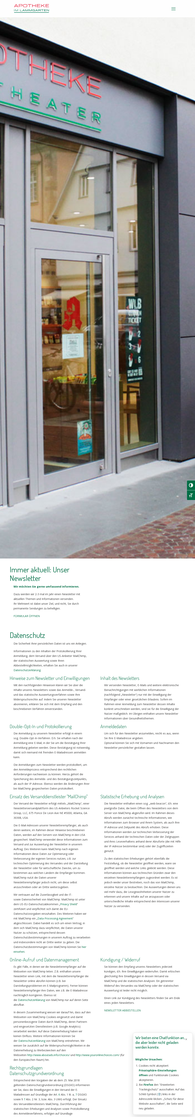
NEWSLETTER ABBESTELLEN (122, 1010)
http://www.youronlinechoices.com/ (97, 1055)
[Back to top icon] (177, 1109)
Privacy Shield (68, 904)
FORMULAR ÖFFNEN (27, 616)
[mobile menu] (173, 8)
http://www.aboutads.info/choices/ (48, 1055)
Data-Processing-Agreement (55, 918)
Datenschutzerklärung (27, 670)
